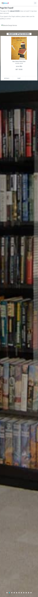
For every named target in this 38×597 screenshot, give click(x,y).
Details (6, 78)
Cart (19, 78)
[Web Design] (19, 25)
